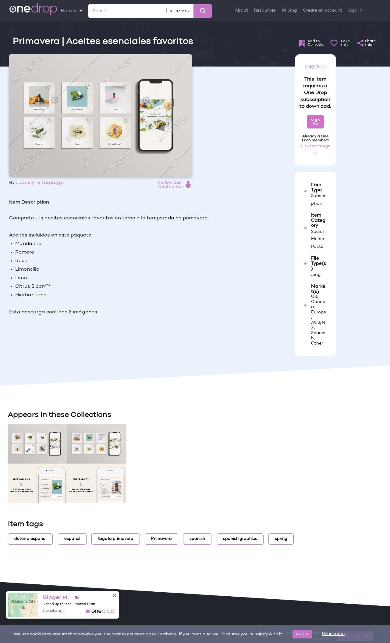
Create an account (322, 11)
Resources (265, 11)
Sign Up (315, 121)
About (241, 11)
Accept (302, 634)
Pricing (289, 11)
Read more (333, 634)
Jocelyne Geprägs (41, 182)
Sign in (355, 11)
